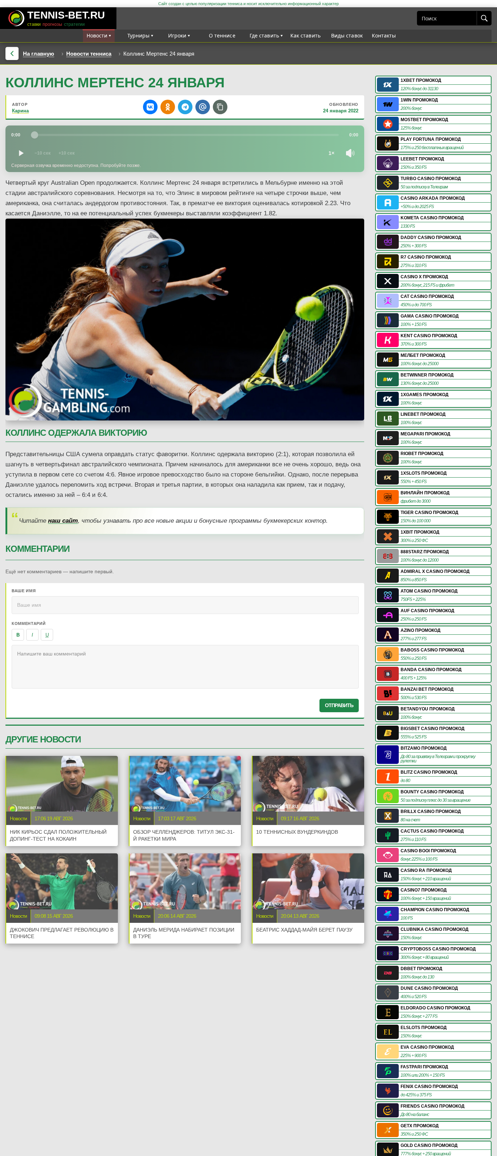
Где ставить (264, 35)
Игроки (177, 35)
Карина (20, 110)
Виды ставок (347, 35)
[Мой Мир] (202, 107)
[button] (220, 107)
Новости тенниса (88, 54)
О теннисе (222, 35)
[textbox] (185, 667)
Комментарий (28, 623)
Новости (97, 35)
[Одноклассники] (167, 107)
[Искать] (484, 18)
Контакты (384, 35)
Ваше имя (24, 591)
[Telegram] (185, 107)
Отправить (339, 705)
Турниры (138, 35)
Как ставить (305, 35)
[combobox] (447, 18)
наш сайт (63, 520)
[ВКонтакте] (150, 107)
